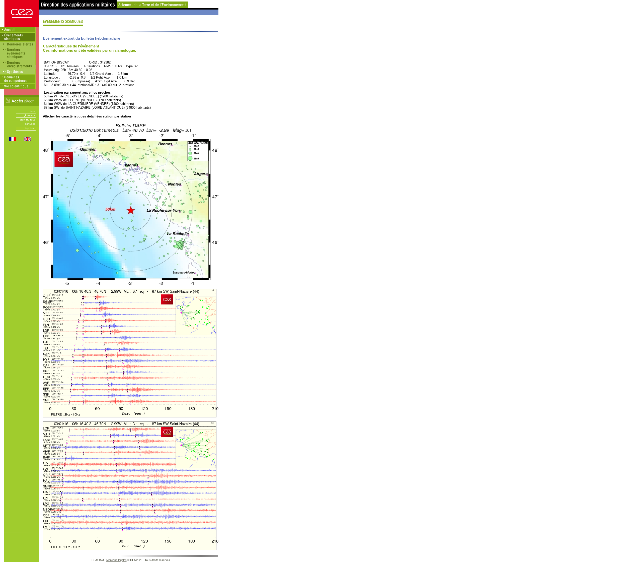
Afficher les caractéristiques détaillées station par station (87, 116)
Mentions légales (116, 559)
